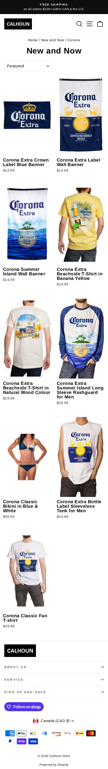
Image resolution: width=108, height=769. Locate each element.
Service (14, 679)
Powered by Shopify (54, 764)
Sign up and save (25, 692)
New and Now (52, 40)
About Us (15, 667)
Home (33, 40)
